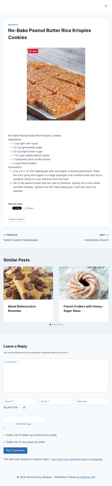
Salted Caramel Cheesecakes (21, 237)
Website (82, 401)
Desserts (13, 25)
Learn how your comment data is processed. (76, 459)
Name (9, 401)
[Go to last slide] (8, 294)
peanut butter (16, 219)
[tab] (50, 324)
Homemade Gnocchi (96, 237)
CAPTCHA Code (24, 424)
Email (45, 401)
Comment (11, 361)
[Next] (103, 294)
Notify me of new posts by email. (26, 442)
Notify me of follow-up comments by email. (32, 435)
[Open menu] (105, 5)
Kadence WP (87, 477)
